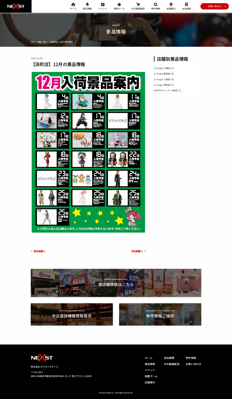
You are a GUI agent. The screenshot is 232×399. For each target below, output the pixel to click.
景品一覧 (42, 41)
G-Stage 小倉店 (162, 79)
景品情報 (87, 8)
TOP (33, 41)
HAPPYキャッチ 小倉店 (166, 90)
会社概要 (186, 8)
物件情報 (155, 8)
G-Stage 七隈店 (162, 68)
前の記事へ (39, 251)
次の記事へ (137, 251)
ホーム (73, 8)
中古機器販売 (138, 8)
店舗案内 (171, 8)
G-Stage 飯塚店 (162, 73)
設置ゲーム (119, 8)
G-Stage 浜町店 (162, 84)
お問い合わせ (214, 6)
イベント (102, 8)
